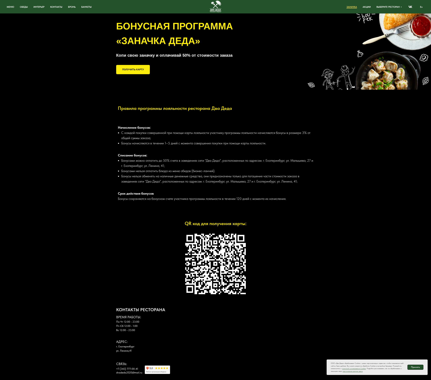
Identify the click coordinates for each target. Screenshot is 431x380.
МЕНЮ (10, 7)
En (421, 7)
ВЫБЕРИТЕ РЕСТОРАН (388, 7)
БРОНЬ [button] (72, 7)
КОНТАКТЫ (56, 7)
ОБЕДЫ (24, 7)
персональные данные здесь (353, 371)
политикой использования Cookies (354, 368)
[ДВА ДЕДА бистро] (410, 7)
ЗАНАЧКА (351, 7)
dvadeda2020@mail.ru (129, 372)
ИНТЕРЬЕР (39, 7)
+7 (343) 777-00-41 (127, 368)
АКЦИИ (367, 7)
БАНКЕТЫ (86, 7)
